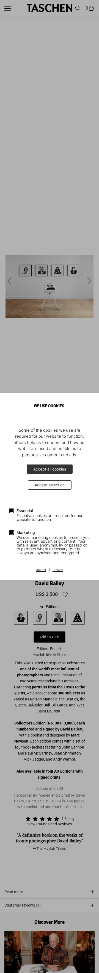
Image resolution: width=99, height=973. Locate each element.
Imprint (41, 570)
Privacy (58, 570)
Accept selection (50, 485)
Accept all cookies (49, 469)
